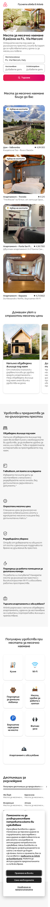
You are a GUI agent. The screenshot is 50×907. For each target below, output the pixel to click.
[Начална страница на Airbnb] (5, 4)
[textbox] (13, 69)
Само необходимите (24, 880)
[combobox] (24, 60)
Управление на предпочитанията (24, 888)
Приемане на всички (24, 873)
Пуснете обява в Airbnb (30, 4)
